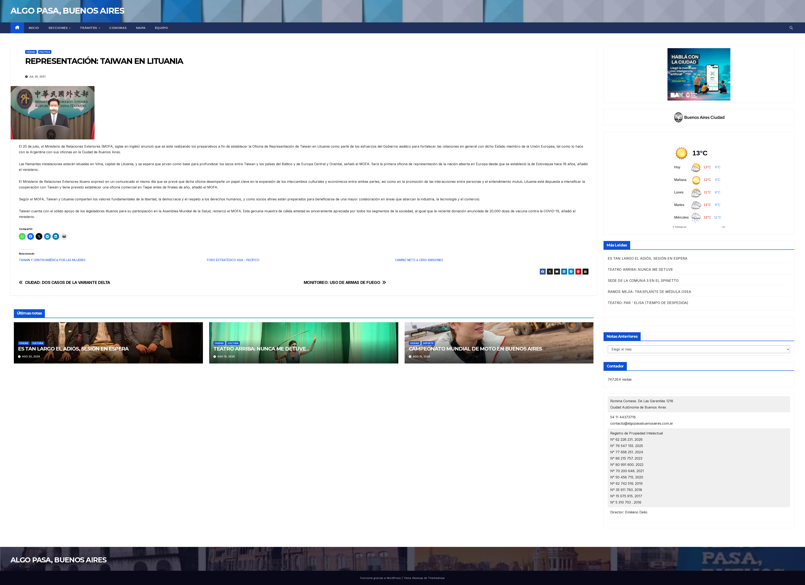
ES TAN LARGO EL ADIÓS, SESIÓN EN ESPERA (73, 349)
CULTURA (37, 343)
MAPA (141, 28)
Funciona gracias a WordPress (381, 578)
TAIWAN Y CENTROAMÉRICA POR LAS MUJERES (52, 260)
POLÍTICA (44, 52)
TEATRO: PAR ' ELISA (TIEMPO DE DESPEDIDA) (648, 303)
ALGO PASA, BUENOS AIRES (67, 10)
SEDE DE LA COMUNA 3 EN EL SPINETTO (643, 280)
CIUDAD (30, 52)
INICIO (34, 28)
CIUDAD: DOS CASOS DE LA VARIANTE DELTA (67, 282)
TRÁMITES (89, 28)
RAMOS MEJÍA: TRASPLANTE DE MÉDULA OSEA (649, 292)
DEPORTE (428, 343)
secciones (58, 28)
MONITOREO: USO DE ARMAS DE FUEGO (342, 282)
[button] (791, 28)
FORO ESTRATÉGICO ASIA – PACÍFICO (233, 260)
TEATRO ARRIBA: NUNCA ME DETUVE (259, 349)
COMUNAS (118, 28)
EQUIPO (161, 28)
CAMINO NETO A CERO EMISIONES (419, 260)
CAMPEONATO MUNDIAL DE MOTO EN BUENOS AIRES (475, 349)
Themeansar (436, 578)
